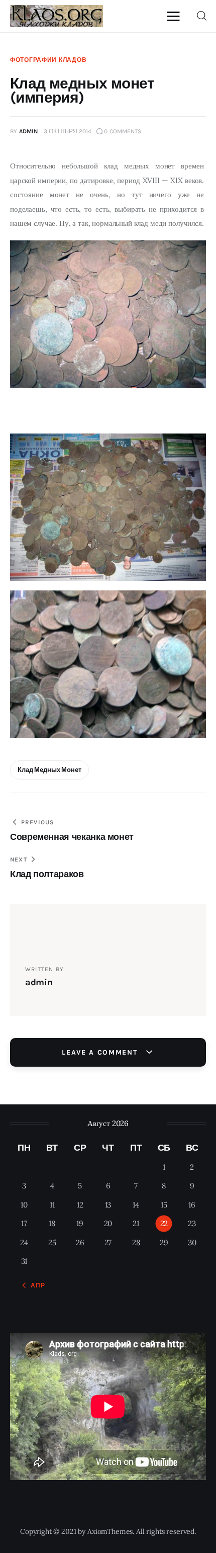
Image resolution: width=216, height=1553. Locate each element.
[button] (175, 16)
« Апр (35, 1285)
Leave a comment (101, 1052)
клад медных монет (49, 769)
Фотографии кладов (48, 59)
